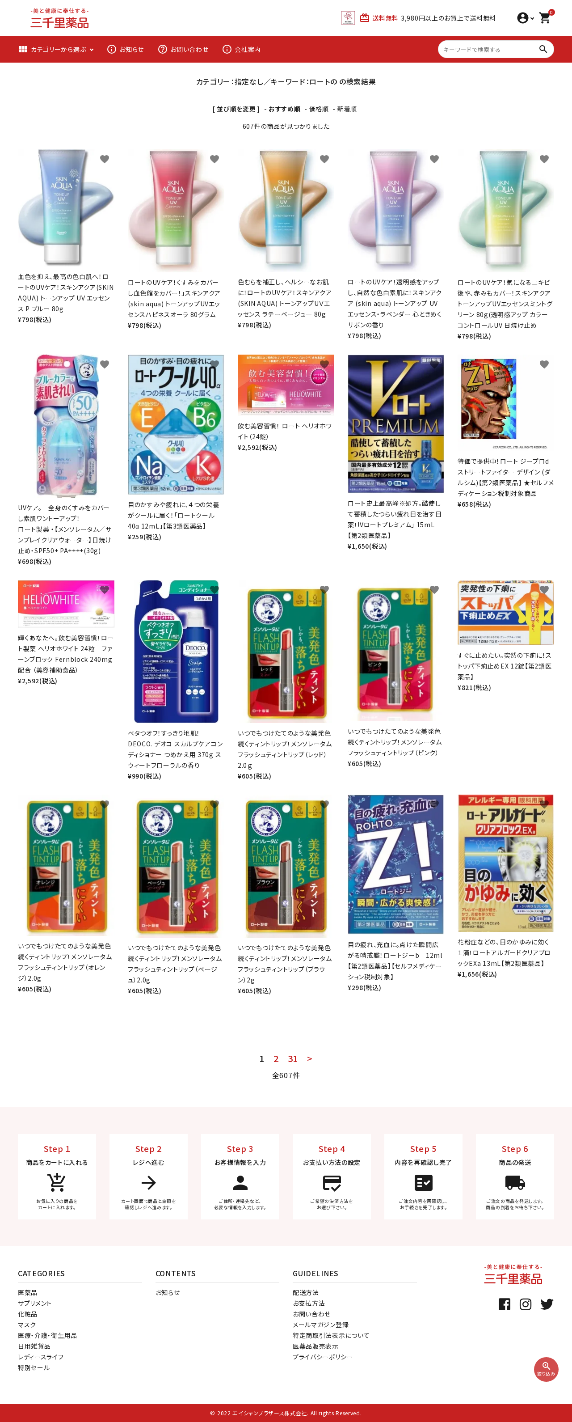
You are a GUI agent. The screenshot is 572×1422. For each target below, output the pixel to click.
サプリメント (35, 1303)
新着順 (347, 108)
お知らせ (125, 49)
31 (293, 1058)
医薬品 (28, 1292)
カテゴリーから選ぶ (52, 49)
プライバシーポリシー (323, 1356)
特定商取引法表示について (331, 1335)
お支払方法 (309, 1303)
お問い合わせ (182, 49)
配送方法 (306, 1292)
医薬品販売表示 (316, 1346)
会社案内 (241, 49)
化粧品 (28, 1313)
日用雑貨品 (34, 1346)
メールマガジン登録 (321, 1324)
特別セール (34, 1367)
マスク (27, 1324)
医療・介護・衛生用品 (47, 1335)
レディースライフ (41, 1356)
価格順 (319, 108)
